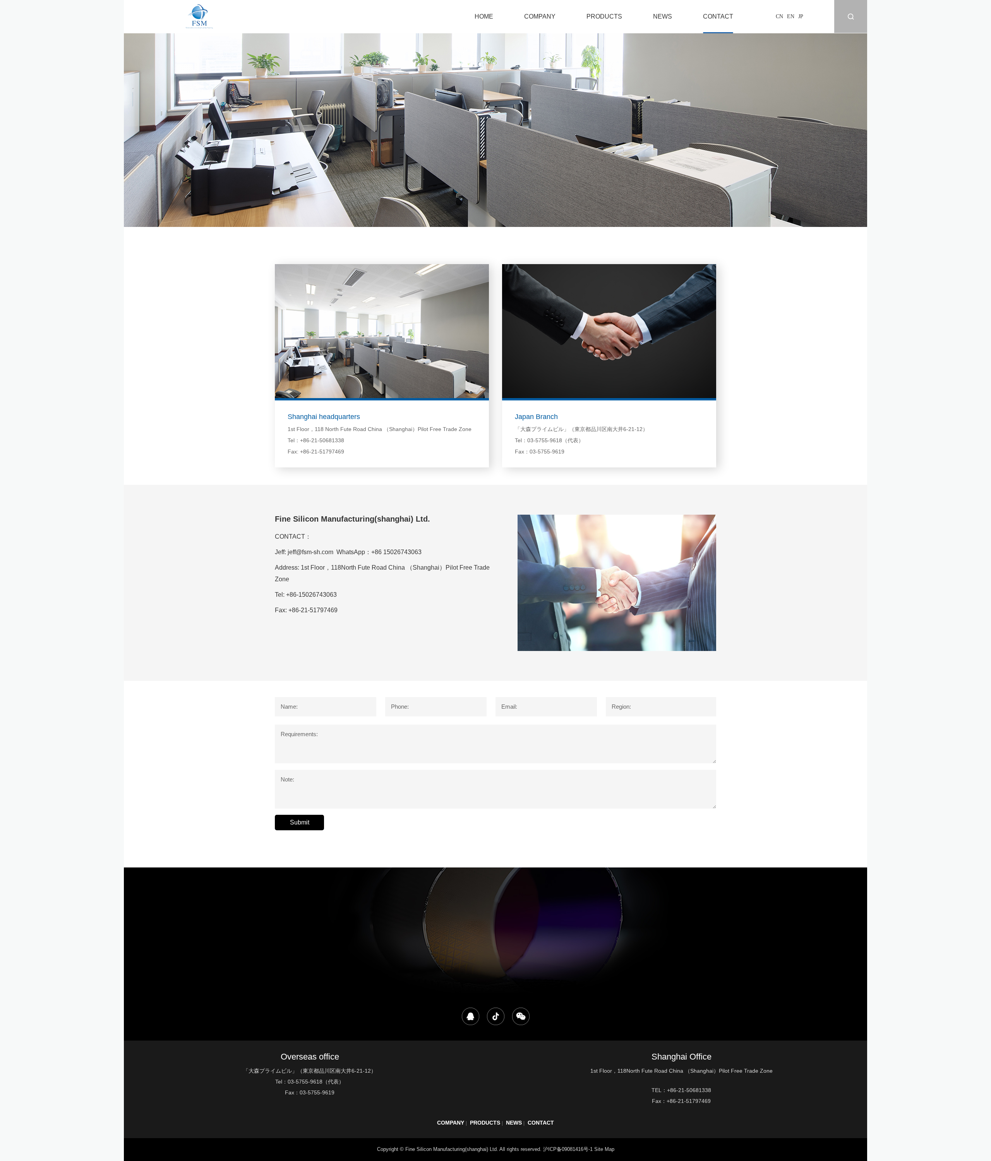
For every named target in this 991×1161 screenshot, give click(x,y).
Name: (289, 706)
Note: (287, 779)
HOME (484, 16)
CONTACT (718, 16)
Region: (621, 706)
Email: (509, 706)
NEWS (662, 16)
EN (790, 16)
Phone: (400, 706)
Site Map (604, 1149)
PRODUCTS (604, 16)
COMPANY (540, 16)
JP (800, 16)
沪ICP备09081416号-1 (568, 1149)
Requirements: (299, 734)
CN (779, 16)
